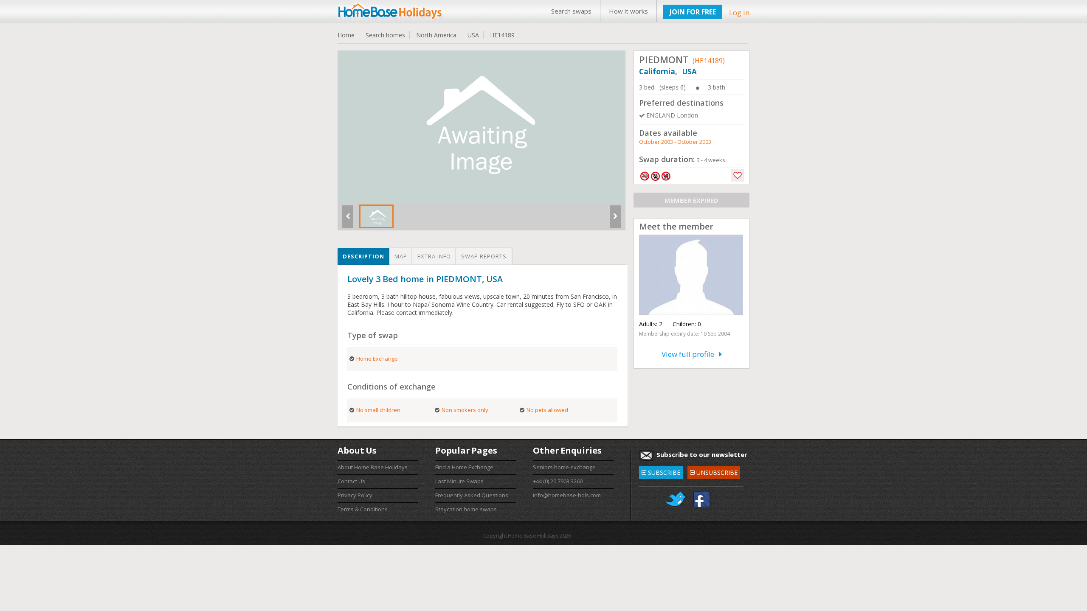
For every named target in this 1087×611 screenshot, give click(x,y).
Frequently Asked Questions (471, 495)
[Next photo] (615, 220)
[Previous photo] (347, 220)
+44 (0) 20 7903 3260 (558, 481)
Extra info (434, 256)
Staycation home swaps (466, 509)
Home (346, 35)
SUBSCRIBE (661, 471)
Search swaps (571, 11)
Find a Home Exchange (464, 467)
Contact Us (351, 481)
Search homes (385, 35)
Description (363, 256)
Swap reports (484, 256)
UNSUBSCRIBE (713, 471)
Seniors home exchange (564, 467)
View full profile (690, 354)
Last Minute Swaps (459, 481)
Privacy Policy (355, 495)
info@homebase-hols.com (567, 495)
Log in (739, 12)
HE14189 (502, 35)
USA (473, 35)
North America (436, 35)
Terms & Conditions (363, 509)
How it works (628, 11)
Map (400, 256)
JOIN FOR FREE (693, 12)
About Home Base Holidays (373, 467)
